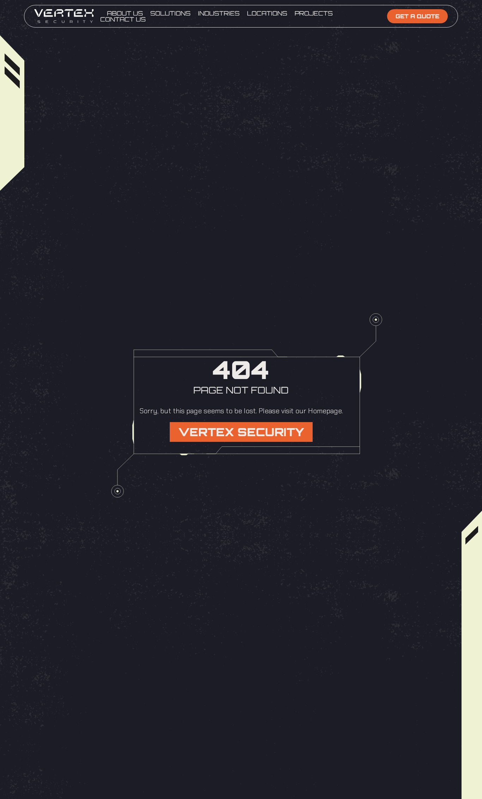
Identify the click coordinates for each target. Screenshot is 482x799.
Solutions (170, 13)
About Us (125, 13)
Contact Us (123, 19)
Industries (219, 13)
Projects (314, 13)
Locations (267, 13)
